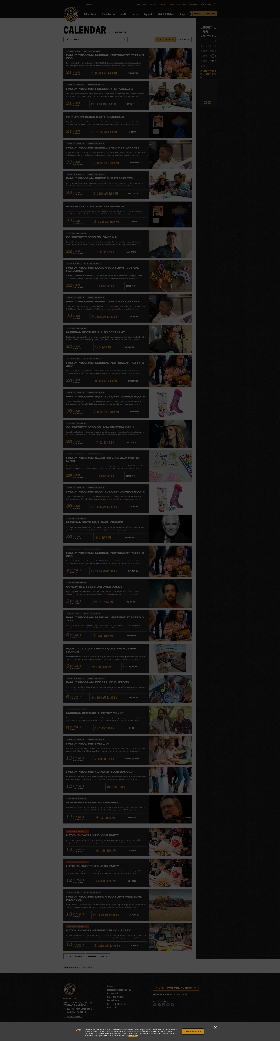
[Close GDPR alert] (215, 1027)
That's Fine (192, 1031)
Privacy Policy (133, 1035)
